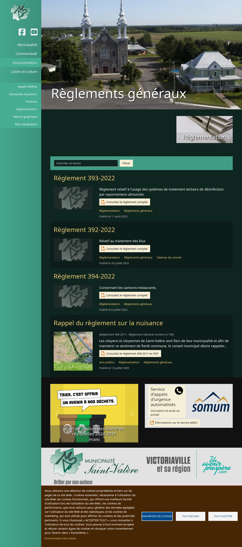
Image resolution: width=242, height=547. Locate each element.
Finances (31, 101)
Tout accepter (223, 516)
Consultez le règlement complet (126, 202)
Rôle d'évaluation (26, 124)
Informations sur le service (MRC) (176, 422)
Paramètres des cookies (157, 516)
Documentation (25, 62)
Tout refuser (190, 516)
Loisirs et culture (24, 71)
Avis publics (107, 362)
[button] (57, 413)
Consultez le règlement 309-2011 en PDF (132, 353)
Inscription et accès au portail (165, 401)
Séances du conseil (169, 257)
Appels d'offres (27, 86)
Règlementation (26, 109)
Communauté (26, 53)
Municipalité (27, 44)
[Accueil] (20, 12)
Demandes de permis (23, 94)
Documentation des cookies (60, 538)
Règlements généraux (138, 210)
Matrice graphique (25, 116)
